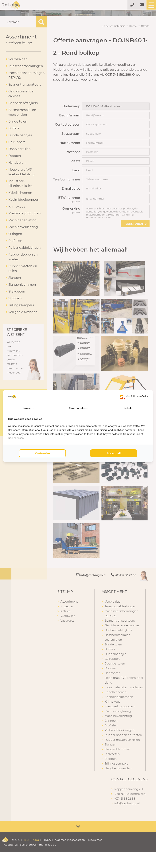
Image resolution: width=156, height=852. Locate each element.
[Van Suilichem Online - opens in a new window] (134, 397)
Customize (42, 453)
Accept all (114, 453)
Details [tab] (127, 408)
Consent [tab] (27, 408)
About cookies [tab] (78, 408)
